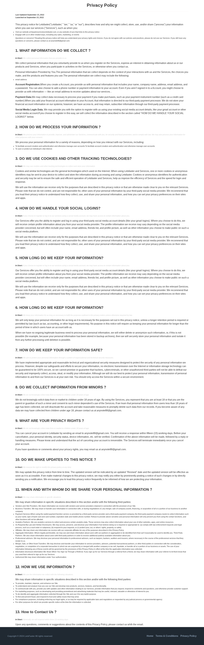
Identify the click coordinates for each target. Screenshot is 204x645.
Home (150, 636)
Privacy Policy (188, 636)
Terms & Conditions (167, 636)
